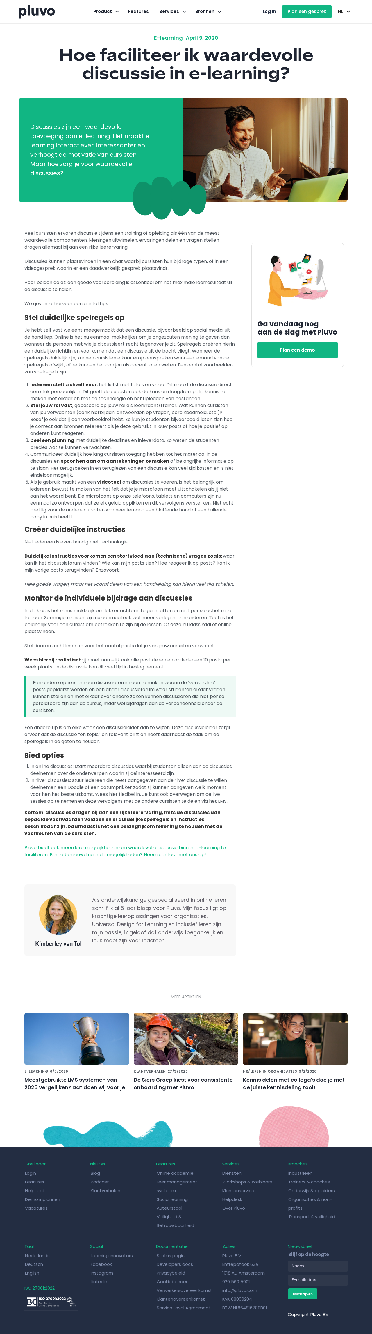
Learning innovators (112, 1255)
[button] (105, 11)
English (32, 1273)
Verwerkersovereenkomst (184, 1290)
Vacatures (36, 1208)
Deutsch (34, 1264)
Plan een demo (297, 350)
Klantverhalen (105, 1190)
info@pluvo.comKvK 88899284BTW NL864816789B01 (244, 1299)
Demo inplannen (42, 1199)
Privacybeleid (171, 1273)
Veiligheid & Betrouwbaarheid (175, 1221)
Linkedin (99, 1282)
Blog (96, 1173)
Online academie (175, 1173)
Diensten (232, 1173)
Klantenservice (238, 1190)
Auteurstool (169, 1208)
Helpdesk (35, 1190)
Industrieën (300, 1173)
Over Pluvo (233, 1208)
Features (138, 11)
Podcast (100, 1182)
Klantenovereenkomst (181, 1299)
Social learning (172, 1199)
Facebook (101, 1264)
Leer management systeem (177, 1186)
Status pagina (172, 1255)
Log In (269, 11)
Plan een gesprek (307, 11)
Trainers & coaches (309, 1182)
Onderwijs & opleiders (311, 1190)
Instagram (102, 1273)
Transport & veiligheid (311, 1217)
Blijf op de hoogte (308, 1254)
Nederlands (37, 1255)
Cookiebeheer (172, 1282)
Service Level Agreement (183, 1308)
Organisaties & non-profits (310, 1203)
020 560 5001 (236, 1282)
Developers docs (175, 1264)
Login (30, 1173)
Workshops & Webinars (247, 1182)
